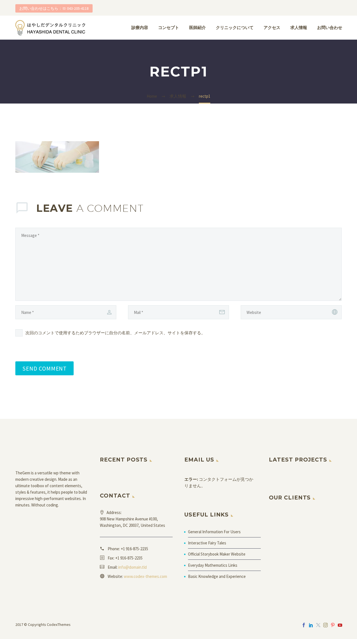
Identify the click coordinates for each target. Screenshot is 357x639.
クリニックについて (235, 27)
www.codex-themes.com (145, 576)
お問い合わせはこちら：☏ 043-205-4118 (54, 8)
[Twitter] (318, 625)
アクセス (272, 27)
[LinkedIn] (311, 625)
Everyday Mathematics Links (212, 565)
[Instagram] (325, 625)
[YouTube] (340, 625)
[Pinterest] (333, 625)
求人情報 (298, 27)
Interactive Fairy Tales (207, 543)
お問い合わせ (329, 27)
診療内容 (139, 27)
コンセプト (168, 27)
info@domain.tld (132, 567)
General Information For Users (214, 531)
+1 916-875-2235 (134, 548)
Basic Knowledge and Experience (217, 576)
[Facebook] (303, 625)
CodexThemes (59, 624)
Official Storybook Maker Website (216, 554)
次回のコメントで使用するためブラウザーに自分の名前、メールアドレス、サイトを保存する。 (115, 332)
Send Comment (44, 368)
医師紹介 (197, 27)
